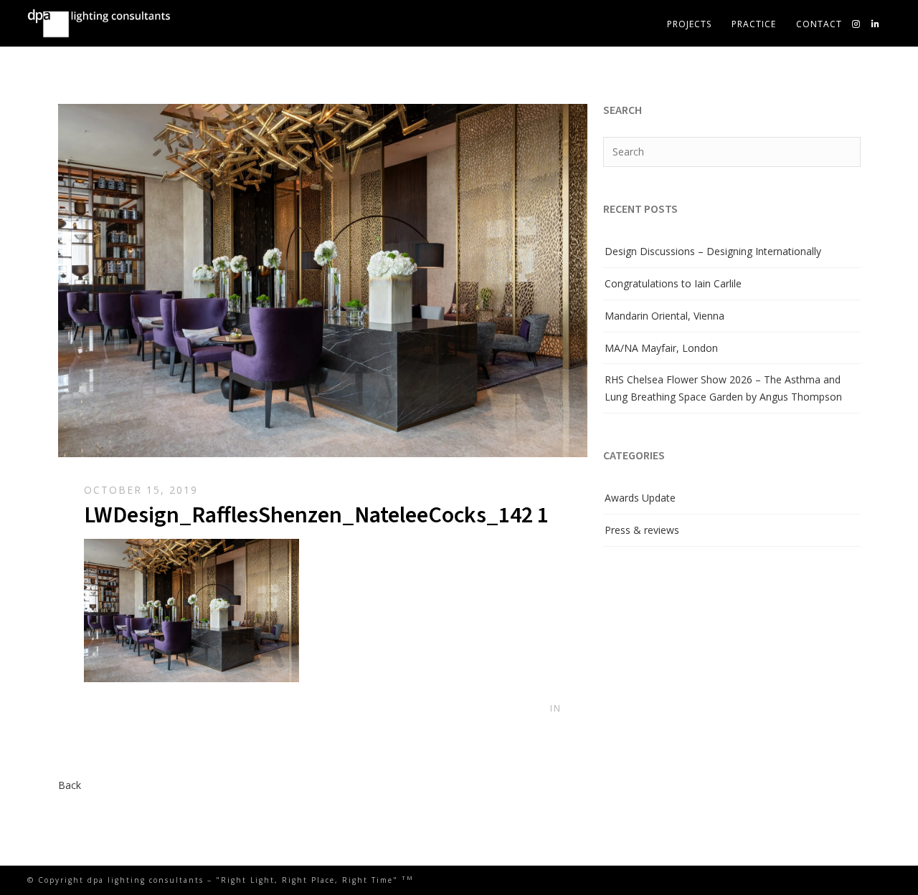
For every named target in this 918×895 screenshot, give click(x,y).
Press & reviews (642, 530)
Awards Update (640, 497)
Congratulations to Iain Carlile (673, 283)
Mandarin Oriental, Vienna (664, 315)
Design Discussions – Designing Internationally (713, 251)
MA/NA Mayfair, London (661, 348)
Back (69, 785)
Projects (689, 24)
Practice (754, 24)
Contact (819, 24)
